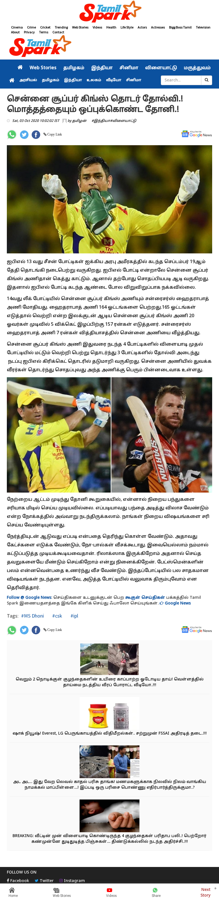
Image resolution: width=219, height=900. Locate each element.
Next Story (205, 892)
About (15, 32)
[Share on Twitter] (24, 134)
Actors (142, 27)
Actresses (158, 27)
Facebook (19, 881)
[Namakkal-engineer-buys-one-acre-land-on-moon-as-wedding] (109, 762)
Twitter (46, 881)
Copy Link (54, 134)
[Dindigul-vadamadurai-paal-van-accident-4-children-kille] (109, 816)
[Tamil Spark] (109, 12)
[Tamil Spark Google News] (196, 134)
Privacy (29, 32)
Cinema (17, 27)
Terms (43, 32)
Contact (58, 32)
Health (111, 27)
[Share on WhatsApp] (12, 135)
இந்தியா (102, 68)
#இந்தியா (101, 121)
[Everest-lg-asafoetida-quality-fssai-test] (109, 714)
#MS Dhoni (32, 615)
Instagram (74, 881)
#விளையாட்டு (123, 121)
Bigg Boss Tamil (180, 27)
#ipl (73, 615)
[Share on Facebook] (36, 134)
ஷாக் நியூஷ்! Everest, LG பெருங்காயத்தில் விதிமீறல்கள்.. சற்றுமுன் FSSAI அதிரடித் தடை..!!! (110, 733)
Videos (97, 27)
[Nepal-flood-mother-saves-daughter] (109, 659)
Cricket (45, 27)
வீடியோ (113, 80)
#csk (56, 615)
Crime (31, 27)
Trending (61, 27)
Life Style (127, 27)
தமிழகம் (73, 68)
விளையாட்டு (161, 68)
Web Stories (80, 27)
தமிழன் (79, 121)
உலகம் (94, 80)
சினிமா (128, 68)
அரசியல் (28, 80)
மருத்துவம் (197, 68)
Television (203, 27)
